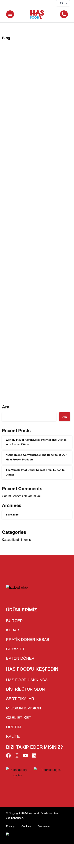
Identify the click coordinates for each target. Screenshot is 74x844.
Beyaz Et (15, 649)
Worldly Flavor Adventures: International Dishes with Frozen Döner (33, 108)
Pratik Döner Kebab (27, 639)
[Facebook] (8, 755)
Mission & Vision (23, 708)
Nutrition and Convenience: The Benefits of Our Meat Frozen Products (34, 226)
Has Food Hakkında (27, 680)
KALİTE (13, 736)
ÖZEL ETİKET (18, 717)
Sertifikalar (20, 699)
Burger (14, 621)
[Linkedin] (34, 755)
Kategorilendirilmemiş (16, 539)
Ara (5, 406)
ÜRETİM (13, 727)
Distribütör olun (25, 689)
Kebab (12, 630)
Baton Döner (20, 658)
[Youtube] (25, 755)
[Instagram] (17, 755)
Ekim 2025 (12, 514)
